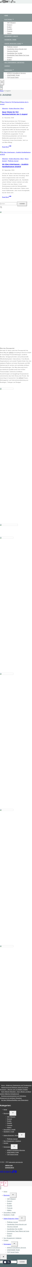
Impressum (9, 1165)
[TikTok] (11, 2)
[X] (11, 1172)
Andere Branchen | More (16, 108)
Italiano (9, 33)
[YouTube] (7, 2)
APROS (11, 352)
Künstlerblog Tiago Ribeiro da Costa (18, 55)
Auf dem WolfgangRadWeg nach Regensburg (14, 1100)
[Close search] (3, 1257)
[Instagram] (4, 2)
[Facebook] (2, 2)
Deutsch (9, 25)
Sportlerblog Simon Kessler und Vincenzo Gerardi (16, 50)
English (9, 27)
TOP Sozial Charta (12, 77)
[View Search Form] (1, 87)
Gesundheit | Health (11, 36)
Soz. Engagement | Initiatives (14, 62)
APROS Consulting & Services (16, 73)
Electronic (6, 1113)
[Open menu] (2, 82)
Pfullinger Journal (12, 47)
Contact (7, 66)
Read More (6, 147)
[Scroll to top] (2, 1183)
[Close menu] (0, 1187)
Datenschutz (9, 1167)
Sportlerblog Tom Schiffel (14, 53)
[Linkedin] (14, 2)
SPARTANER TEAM (13, 75)
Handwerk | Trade (10, 39)
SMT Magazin (11, 22)
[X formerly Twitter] (9, 2)
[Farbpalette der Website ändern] (7, 1262)
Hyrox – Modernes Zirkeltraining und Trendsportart (16, 1085)
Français (9, 31)
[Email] (0, 2)
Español (9, 29)
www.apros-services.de (16, 1162)
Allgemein (5, 108)
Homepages (7, 1147)
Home (6, 15)
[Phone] (2, 1172)
